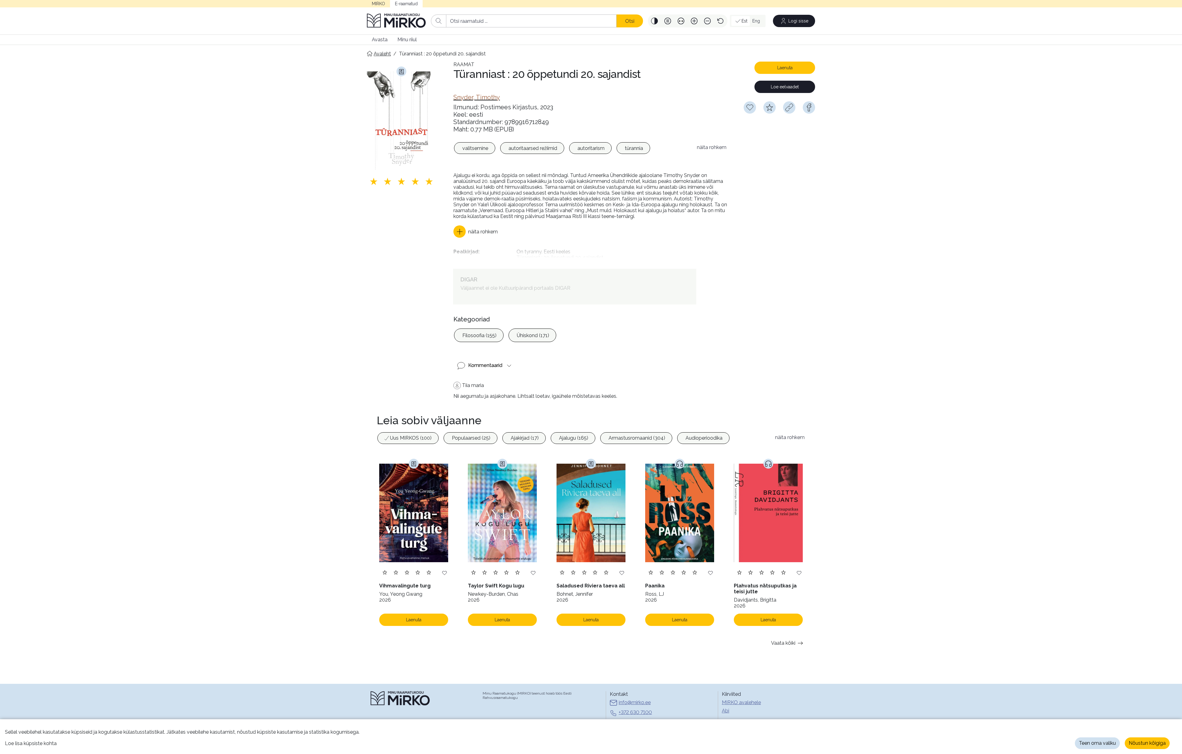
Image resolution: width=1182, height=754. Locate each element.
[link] (476, 97)
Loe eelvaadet (785, 86)
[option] (474, 148)
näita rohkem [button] (711, 147)
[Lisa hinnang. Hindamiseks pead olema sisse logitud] (401, 181)
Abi (725, 711)
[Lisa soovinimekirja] (444, 572)
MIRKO (378, 3)
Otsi (629, 21)
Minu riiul (407, 39)
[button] (654, 21)
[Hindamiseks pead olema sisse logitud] (769, 107)
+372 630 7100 (635, 712)
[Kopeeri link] (789, 107)
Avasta (380, 39)
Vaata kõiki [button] (783, 643)
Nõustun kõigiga (1147, 743)
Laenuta (785, 67)
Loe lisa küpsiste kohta (31, 743)
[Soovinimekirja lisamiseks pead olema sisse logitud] (750, 107)
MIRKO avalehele (741, 702)
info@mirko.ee (635, 702)
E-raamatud (406, 3)
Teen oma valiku (1097, 743)
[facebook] (809, 107)
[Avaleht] (396, 21)
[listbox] (572, 149)
